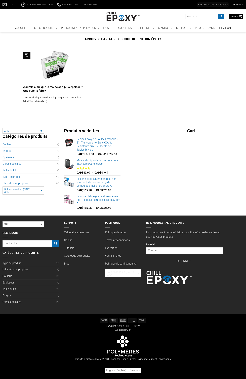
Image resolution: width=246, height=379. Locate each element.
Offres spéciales (12, 170)
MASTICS (163, 35)
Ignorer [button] (239, 3)
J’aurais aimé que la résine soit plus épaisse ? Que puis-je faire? (53, 95)
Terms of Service (156, 366)
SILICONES (145, 35)
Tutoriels (69, 255)
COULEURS (125, 35)
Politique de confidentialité (120, 270)
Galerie (68, 247)
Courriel (150, 251)
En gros (7, 157)
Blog (66, 270)
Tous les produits (41, 35)
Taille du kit (9, 177)
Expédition (111, 255)
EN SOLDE (109, 35)
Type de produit (12, 183)
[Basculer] (57, 164)
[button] (213, 12)
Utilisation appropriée (15, 190)
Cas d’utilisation (219, 35)
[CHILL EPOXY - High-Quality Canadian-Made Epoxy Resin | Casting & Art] (123, 23)
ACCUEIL (20, 35)
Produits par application (78, 35)
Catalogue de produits (77, 262)
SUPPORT (182, 35)
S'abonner (183, 268)
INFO (198, 35)
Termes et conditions (117, 247)
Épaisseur (8, 164)
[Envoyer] (221, 24)
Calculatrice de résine (76, 239)
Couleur (7, 151)
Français (237, 11)
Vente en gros (113, 262)
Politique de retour (116, 239)
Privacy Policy (136, 366)
